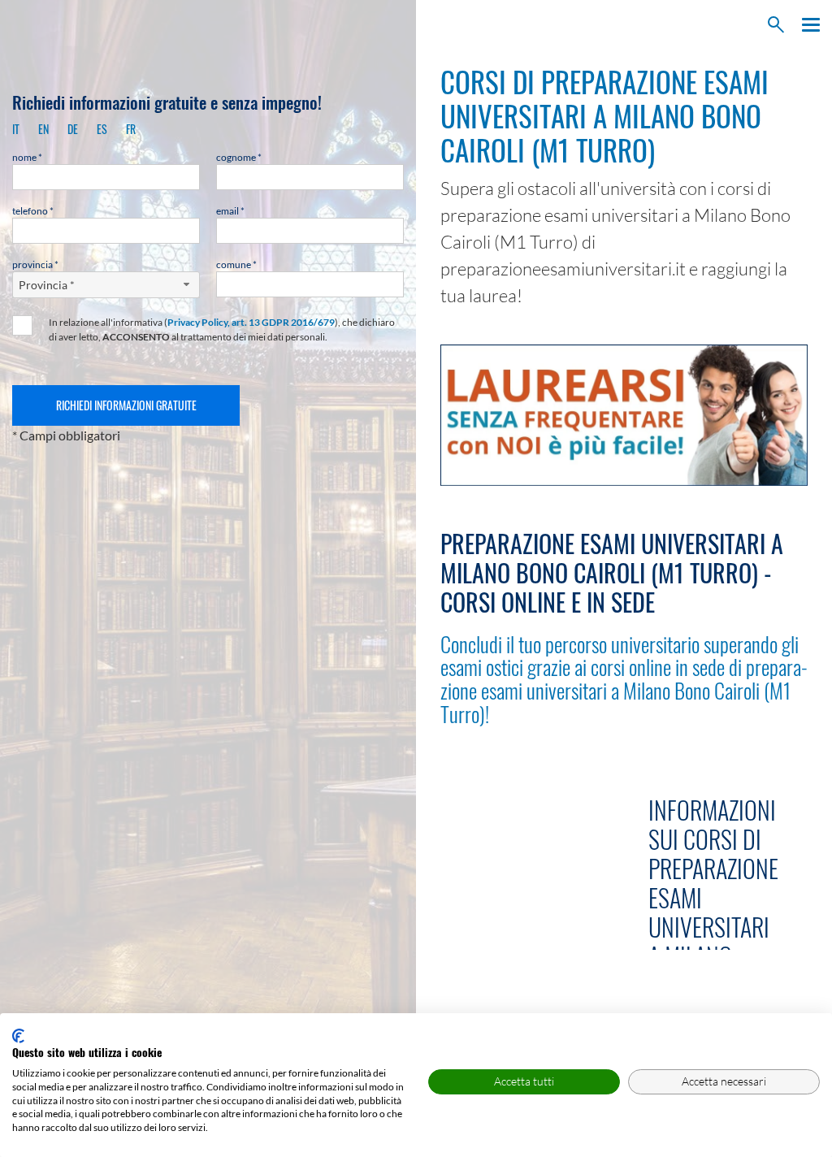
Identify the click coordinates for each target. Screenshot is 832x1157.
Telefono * (33, 211)
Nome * (27, 157)
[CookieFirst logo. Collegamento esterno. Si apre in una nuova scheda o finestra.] (18, 1036)
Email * (230, 211)
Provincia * (35, 264)
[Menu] (807, 25)
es (102, 128)
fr (131, 128)
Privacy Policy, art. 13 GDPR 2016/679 (251, 322)
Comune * (236, 264)
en (43, 128)
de (72, 128)
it (16, 128)
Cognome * (239, 157)
